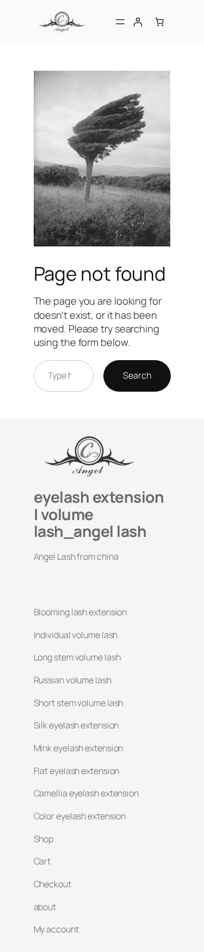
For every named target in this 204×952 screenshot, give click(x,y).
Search (137, 375)
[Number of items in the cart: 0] (159, 22)
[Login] (138, 22)
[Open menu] (120, 21)
